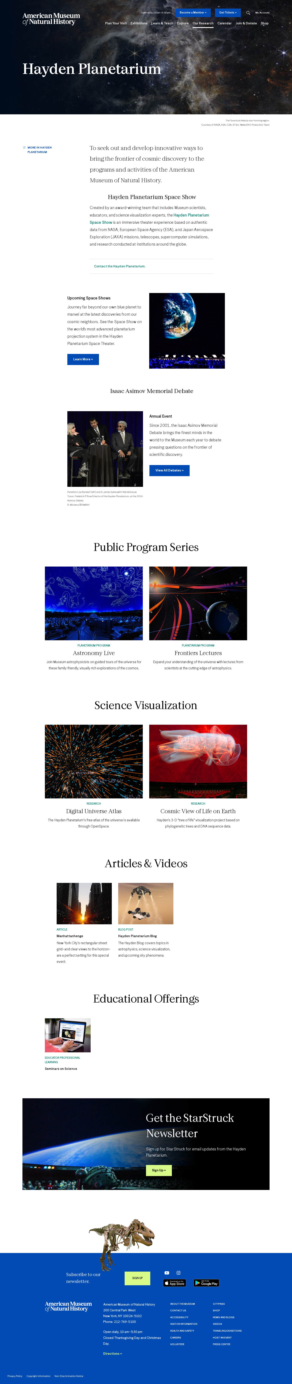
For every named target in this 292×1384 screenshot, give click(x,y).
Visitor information (183, 1324)
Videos (217, 1324)
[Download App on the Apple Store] (174, 1283)
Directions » (112, 1353)
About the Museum (182, 1304)
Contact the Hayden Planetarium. (120, 266)
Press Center (221, 1344)
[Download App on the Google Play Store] (206, 1283)
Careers (175, 1338)
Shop (216, 1310)
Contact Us (178, 1310)
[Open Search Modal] (248, 13)
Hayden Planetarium (91, 70)
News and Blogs (223, 1317)
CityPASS (219, 1304)
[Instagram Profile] (177, 1272)
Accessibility (179, 1317)
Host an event (222, 1338)
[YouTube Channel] (165, 1272)
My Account (262, 13)
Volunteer (177, 1344)
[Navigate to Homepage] (51, 19)
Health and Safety (182, 1331)
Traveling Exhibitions (227, 1331)
